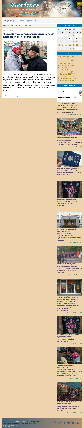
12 (59, 42)
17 (77, 42)
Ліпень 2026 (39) (66, 59)
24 (77, 45)
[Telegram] (56, 423)
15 (70, 42)
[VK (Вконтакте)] (68, 423)
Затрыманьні (20, 96)
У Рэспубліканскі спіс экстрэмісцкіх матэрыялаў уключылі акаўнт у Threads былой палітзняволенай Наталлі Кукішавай (69, 108)
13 (63, 42)
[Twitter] (64, 423)
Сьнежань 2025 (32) (67, 74)
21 (66, 45)
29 (70, 48)
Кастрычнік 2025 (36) (68, 78)
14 (66, 42)
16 (73, 42)
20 (63, 45)
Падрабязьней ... (33, 96)
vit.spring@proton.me (10, 426)
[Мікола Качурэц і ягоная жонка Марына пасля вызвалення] (25, 56)
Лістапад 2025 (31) (67, 76)
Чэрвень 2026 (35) (67, 61)
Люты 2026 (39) (66, 70)
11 (80, 39)
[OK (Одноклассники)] (77, 423)
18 (80, 42)
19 (59, 45)
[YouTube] (73, 423)
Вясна (27, 13)
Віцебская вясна (19, 422)
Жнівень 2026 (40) (67, 57)
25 (80, 45)
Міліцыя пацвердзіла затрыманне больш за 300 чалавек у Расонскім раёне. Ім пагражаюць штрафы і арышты (69, 268)
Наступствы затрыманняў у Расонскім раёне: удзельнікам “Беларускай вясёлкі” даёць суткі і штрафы (69, 406)
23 (73, 45)
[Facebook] (60, 423)
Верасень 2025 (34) (67, 81)
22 (70, 45)
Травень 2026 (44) (66, 63)
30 (73, 48)
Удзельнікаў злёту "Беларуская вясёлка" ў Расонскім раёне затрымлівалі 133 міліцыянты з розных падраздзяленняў (69, 140)
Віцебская (24, 4)
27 (63, 48)
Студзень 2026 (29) (67, 72)
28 (66, 48)
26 (59, 48)
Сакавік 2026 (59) (66, 67)
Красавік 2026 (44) (67, 65)
